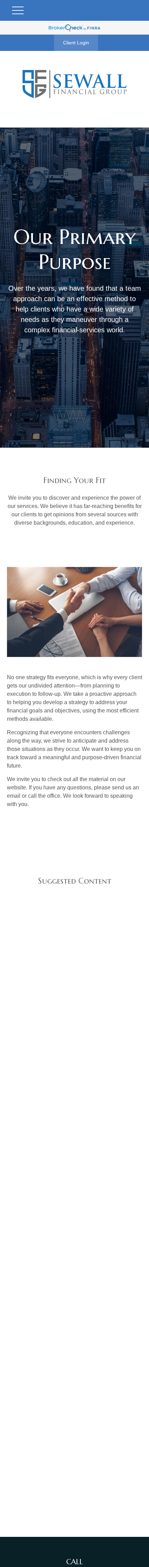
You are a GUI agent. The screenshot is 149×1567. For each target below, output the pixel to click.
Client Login (76, 42)
